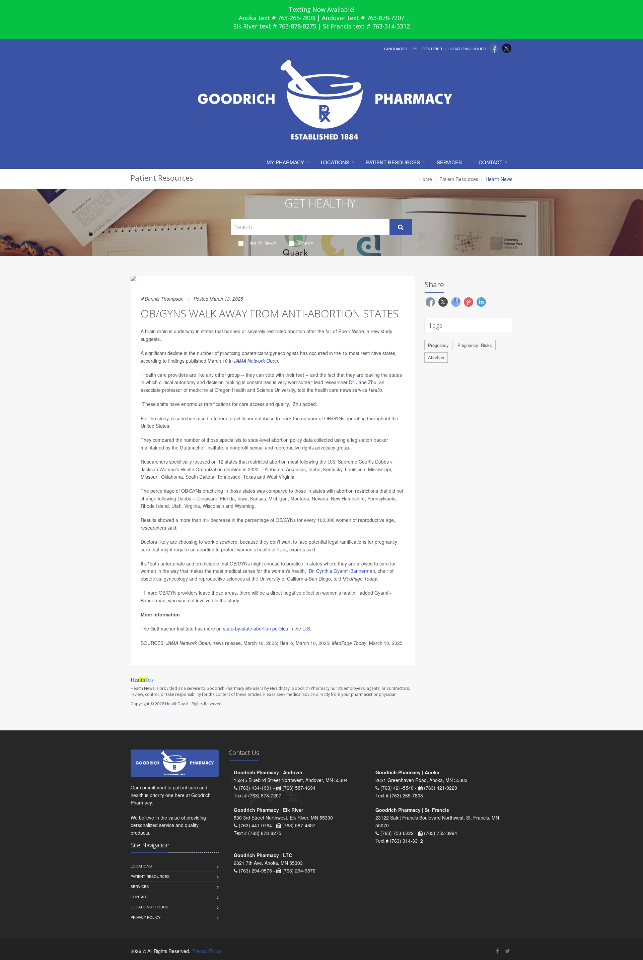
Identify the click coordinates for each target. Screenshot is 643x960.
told (301, 389)
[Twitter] (506, 48)
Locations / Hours (467, 48)
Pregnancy (438, 345)
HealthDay (175, 704)
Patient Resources (393, 162)
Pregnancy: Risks (474, 345)
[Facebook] (494, 48)
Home (425, 179)
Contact (490, 162)
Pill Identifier (427, 48)
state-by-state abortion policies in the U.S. (267, 628)
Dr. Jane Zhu (362, 382)
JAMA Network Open (256, 360)
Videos (305, 243)
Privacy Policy (145, 917)
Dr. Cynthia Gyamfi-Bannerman (342, 570)
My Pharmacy (285, 162)
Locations (335, 162)
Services (449, 162)
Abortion (436, 357)
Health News (261, 243)
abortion (205, 549)
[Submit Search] (400, 227)
